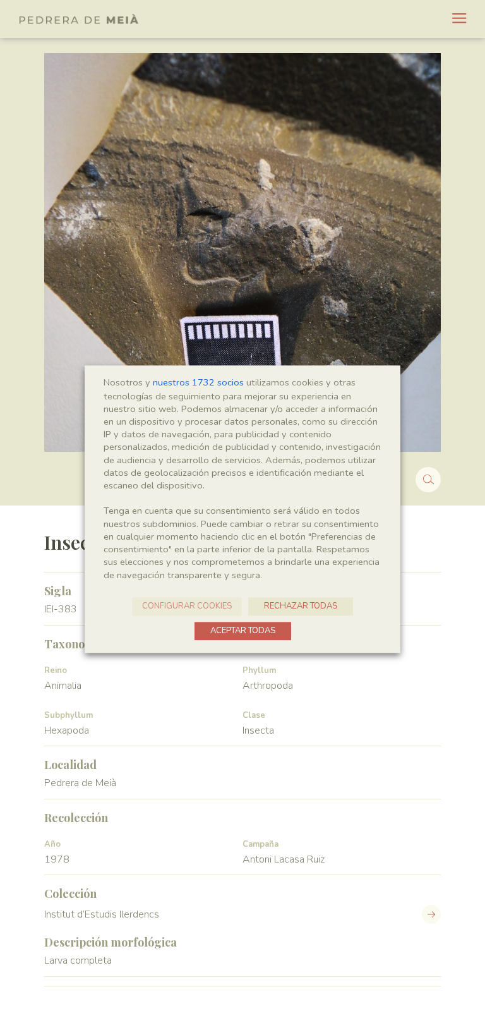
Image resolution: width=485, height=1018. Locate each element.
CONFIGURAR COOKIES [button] (187, 606)
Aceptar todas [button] (242, 630)
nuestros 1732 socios (198, 382)
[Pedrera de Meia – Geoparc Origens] (79, 19)
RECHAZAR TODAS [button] (300, 606)
